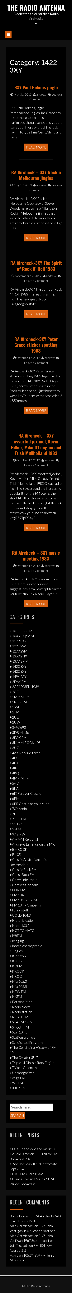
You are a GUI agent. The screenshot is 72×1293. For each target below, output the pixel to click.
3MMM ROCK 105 (26, 742)
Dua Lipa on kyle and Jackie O (33, 1149)
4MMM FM (21, 778)
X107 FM (19, 1088)
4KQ (15, 773)
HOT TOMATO (23, 930)
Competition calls (25, 885)
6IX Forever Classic (26, 793)
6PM (15, 798)
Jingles (17, 951)
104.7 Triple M (23, 636)
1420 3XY (19, 666)
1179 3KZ (19, 641)
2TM (15, 712)
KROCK (18, 971)
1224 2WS (19, 646)
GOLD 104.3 (21, 915)
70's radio (19, 809)
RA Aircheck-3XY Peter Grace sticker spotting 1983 (36, 344)
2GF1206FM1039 (25, 686)
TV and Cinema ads (26, 1067)
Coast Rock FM (23, 874)
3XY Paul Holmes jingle (36, 87)
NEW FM (19, 992)
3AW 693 (19, 727)
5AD (15, 783)
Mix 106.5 (19, 986)
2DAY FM (19, 682)
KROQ (17, 976)
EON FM (18, 890)
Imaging (18, 941)
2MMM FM (21, 697)
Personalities (22, 1002)
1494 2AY (19, 676)
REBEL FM (20, 1017)
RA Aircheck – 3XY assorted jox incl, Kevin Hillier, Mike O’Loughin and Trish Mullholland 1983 (36, 444)
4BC (15, 758)
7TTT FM (19, 819)
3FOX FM (19, 738)
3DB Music (20, 732)
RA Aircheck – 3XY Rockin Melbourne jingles (36, 175)
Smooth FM (20, 1027)
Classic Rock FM (24, 869)
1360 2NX (19, 656)
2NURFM (19, 702)
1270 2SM (19, 651)
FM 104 (18, 895)
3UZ (15, 748)
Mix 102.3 (19, 981)
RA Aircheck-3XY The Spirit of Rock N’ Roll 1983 (36, 265)
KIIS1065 (19, 956)
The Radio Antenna (36, 7)
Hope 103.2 (21, 925)
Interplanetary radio (27, 946)
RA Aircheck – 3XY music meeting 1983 (36, 555)
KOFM (17, 966)
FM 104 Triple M (24, 900)
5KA (15, 788)
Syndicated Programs (28, 1042)
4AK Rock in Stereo (26, 753)
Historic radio (22, 920)
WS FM (17, 1083)
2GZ (15, 692)
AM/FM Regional (25, 839)
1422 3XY (19, 671)
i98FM (17, 936)
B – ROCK (19, 849)
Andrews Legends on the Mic (33, 844)
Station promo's (23, 1037)
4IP (14, 768)
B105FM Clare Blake (27, 1174)
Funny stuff (20, 910)
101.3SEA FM (22, 631)
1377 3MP (20, 661)
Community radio (24, 880)
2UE (15, 717)
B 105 (16, 854)
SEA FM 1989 (22, 1022)
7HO (15, 814)
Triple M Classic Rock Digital (33, 1063)
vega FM (18, 1078)
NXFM (17, 996)
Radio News (21, 1007)
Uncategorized (23, 1073)
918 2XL (18, 824)
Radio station (22, 1012)
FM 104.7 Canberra (26, 905)
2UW (16, 722)
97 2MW (18, 834)
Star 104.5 (19, 1032)
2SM (15, 707)
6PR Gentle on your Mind (30, 804)
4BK (15, 763)
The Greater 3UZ (25, 1057)
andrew (41, 94)
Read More (36, 147)
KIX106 (17, 961)
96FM (16, 829)
